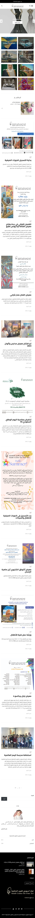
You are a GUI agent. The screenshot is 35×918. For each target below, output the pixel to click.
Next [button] (1, 21)
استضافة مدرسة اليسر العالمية (17, 755)
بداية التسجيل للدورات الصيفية (18, 160)
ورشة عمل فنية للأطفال (20, 635)
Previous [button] (34, 21)
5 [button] (13, 31)
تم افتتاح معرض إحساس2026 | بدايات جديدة (14, 863)
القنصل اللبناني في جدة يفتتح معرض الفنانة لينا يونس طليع (18, 225)
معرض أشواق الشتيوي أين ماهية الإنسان (16, 571)
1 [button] (22, 31)
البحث (32, 796)
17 (15, 788)
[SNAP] (21, 909)
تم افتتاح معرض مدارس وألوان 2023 (18, 345)
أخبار (30, 157)
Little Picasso (16, 102)
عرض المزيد (17, 22)
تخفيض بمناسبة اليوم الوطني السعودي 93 (18, 421)
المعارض (32, 843)
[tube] (13, 909)
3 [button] (17, 31)
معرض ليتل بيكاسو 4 (22, 696)
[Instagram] (16, 909)
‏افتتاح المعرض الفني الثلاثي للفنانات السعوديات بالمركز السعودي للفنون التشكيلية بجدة (14, 871)
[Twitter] (19, 909)
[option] (17, 21)
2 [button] (19, 31)
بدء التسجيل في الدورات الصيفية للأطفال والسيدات (17, 517)
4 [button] (15, 31)
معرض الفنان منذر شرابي (20, 295)
